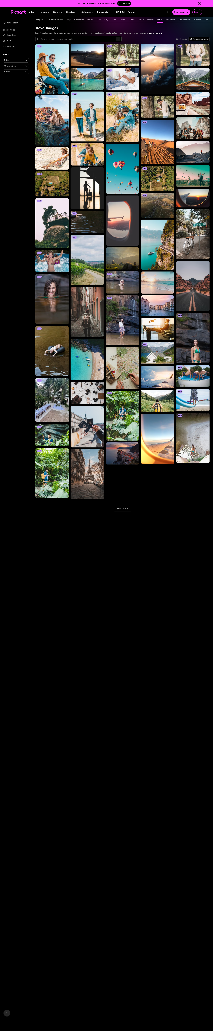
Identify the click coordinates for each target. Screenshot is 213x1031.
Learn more (154, 33)
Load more (122, 508)
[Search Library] (118, 39)
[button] (33, 12)
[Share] (6, 1013)
